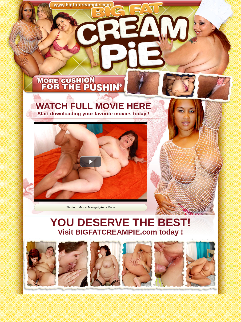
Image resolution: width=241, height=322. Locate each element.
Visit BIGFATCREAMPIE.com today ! (120, 226)
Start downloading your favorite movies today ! (93, 108)
